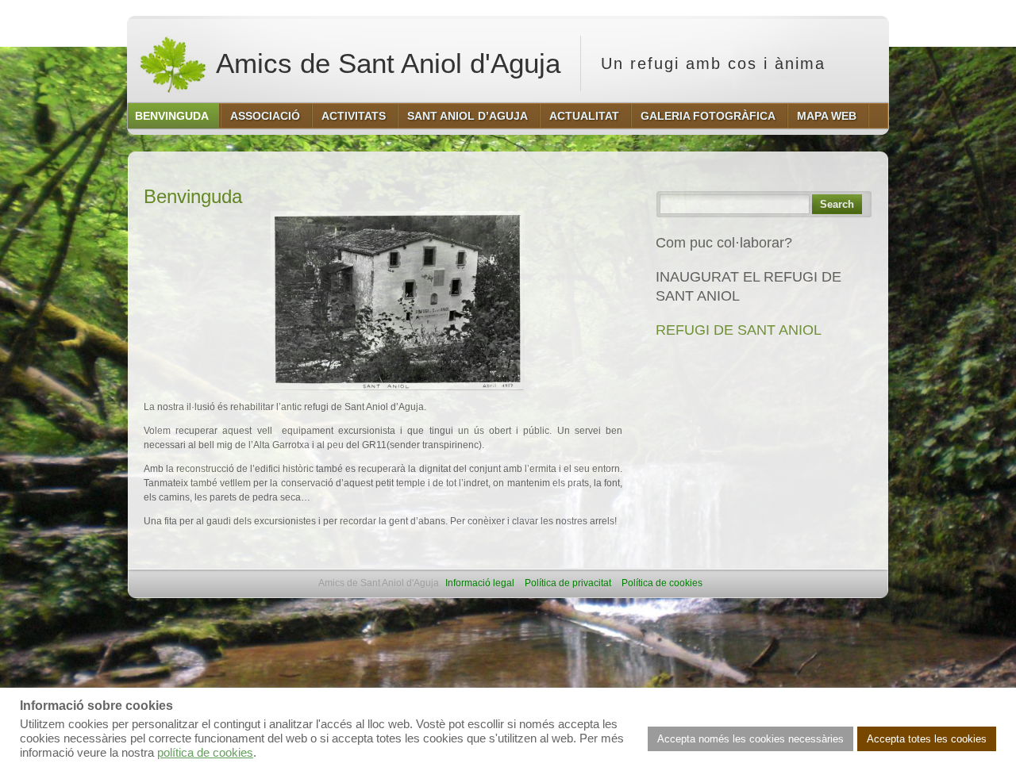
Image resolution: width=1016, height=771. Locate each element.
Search (837, 204)
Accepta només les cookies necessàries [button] (750, 739)
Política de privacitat (568, 583)
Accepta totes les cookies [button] (927, 739)
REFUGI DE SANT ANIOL (739, 330)
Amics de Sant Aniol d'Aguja (385, 63)
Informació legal (479, 583)
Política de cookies (662, 583)
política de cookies (205, 752)
